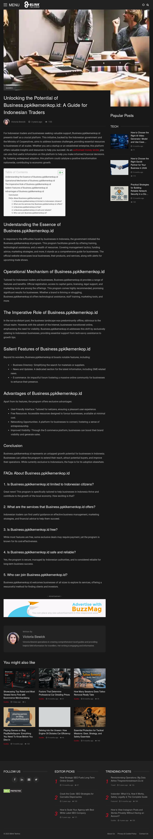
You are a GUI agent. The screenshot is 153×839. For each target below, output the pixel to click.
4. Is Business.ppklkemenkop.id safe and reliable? (31, 210)
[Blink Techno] (32, 5)
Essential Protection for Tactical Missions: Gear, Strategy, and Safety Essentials (90, 717)
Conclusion (13, 195)
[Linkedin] (22, 780)
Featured (114, 801)
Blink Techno (15, 834)
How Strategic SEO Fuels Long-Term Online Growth (77, 779)
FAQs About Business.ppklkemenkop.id (25, 198)
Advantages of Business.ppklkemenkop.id (24, 191)
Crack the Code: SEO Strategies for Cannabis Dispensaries (77, 795)
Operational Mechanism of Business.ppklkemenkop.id (30, 180)
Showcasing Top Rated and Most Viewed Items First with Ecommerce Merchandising (19, 678)
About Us (111, 834)
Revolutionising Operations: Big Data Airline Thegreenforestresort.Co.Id (128, 779)
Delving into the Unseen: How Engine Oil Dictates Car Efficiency (55, 717)
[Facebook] (15, 780)
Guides (9, 88)
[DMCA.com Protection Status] (13, 792)
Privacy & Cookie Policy (127, 834)
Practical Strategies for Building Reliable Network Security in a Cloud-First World (119, 193)
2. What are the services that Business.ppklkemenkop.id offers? (37, 204)
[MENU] (5, 5)
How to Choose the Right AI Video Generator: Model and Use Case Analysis (119, 141)
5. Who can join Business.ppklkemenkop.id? (29, 213)
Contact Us (143, 834)
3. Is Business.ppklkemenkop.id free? (26, 207)
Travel (113, 785)
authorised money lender (86, 150)
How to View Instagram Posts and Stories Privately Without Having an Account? (127, 812)
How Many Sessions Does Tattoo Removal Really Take (90, 678)
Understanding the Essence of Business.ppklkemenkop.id (31, 177)
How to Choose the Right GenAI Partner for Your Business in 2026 (119, 167)
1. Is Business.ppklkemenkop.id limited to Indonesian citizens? (37, 201)
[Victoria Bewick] (13, 643)
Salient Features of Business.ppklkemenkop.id (26, 188)
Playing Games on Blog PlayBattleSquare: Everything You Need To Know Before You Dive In (19, 717)
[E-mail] (29, 780)
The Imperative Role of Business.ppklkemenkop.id (28, 184)
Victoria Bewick (18, 122)
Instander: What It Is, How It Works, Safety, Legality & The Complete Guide (129, 795)
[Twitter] (36, 780)
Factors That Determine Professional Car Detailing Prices (55, 678)
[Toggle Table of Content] (59, 172)
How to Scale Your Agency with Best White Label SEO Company (77, 811)
